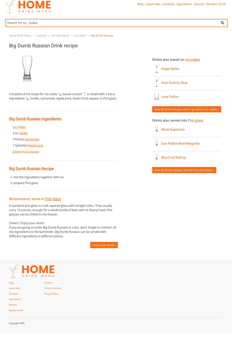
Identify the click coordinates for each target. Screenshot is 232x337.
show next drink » (104, 245)
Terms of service (52, 288)
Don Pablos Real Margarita (180, 143)
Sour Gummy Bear (174, 83)
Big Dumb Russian (102, 35)
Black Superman (173, 129)
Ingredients (184, 4)
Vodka (23, 133)
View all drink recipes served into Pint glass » (184, 170)
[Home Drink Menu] (28, 12)
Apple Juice (35, 145)
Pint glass (53, 199)
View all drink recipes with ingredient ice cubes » (186, 109)
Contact (48, 282)
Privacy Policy (51, 293)
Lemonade (32, 139)
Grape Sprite (170, 69)
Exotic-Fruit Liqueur (26, 152)
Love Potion (169, 97)
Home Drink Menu (20, 35)
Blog (140, 4)
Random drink (216, 4)
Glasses (199, 4)
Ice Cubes (80, 35)
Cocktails (169, 4)
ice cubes (19, 127)
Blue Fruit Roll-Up (173, 157)
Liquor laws (153, 4)
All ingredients (60, 35)
